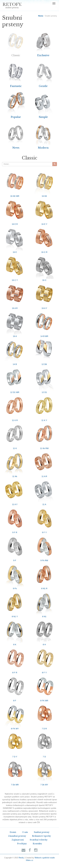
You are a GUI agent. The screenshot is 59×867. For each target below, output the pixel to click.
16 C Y (15, 280)
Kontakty (37, 843)
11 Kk (14, 476)
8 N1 (44, 616)
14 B (15, 364)
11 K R (15, 420)
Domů (13, 832)
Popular (16, 117)
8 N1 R (44, 588)
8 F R (14, 672)
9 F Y (44, 532)
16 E (15, 252)
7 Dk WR (15, 785)
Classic (15, 55)
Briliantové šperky (41, 836)
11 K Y (44, 420)
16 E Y (44, 224)
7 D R (44, 729)
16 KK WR (14, 196)
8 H (44, 644)
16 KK (44, 196)
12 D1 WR (14, 392)
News (15, 147)
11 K (15, 448)
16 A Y (44, 308)
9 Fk (15, 588)
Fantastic (16, 86)
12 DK (44, 364)
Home (40, 16)
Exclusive (43, 55)
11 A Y (14, 504)
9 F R (14, 532)
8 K (14, 644)
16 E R (15, 224)
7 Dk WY (44, 785)
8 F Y (44, 672)
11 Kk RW (44, 448)
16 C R (44, 252)
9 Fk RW (44, 560)
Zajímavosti (18, 840)
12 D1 (44, 392)
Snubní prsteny (41, 832)
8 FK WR (44, 701)
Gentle (43, 86)
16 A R (15, 308)
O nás (25, 832)
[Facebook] (29, 851)
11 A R (44, 476)
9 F (14, 560)
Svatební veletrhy (38, 840)
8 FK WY (15, 729)
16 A (15, 336)
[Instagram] (36, 851)
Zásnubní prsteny (17, 836)
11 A (44, 504)
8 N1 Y (15, 616)
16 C (44, 280)
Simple (43, 117)
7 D (44, 757)
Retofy (21, 858)
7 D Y (14, 757)
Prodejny (22, 843)
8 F (14, 701)
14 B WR (44, 336)
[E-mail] (23, 851)
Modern (43, 147)
